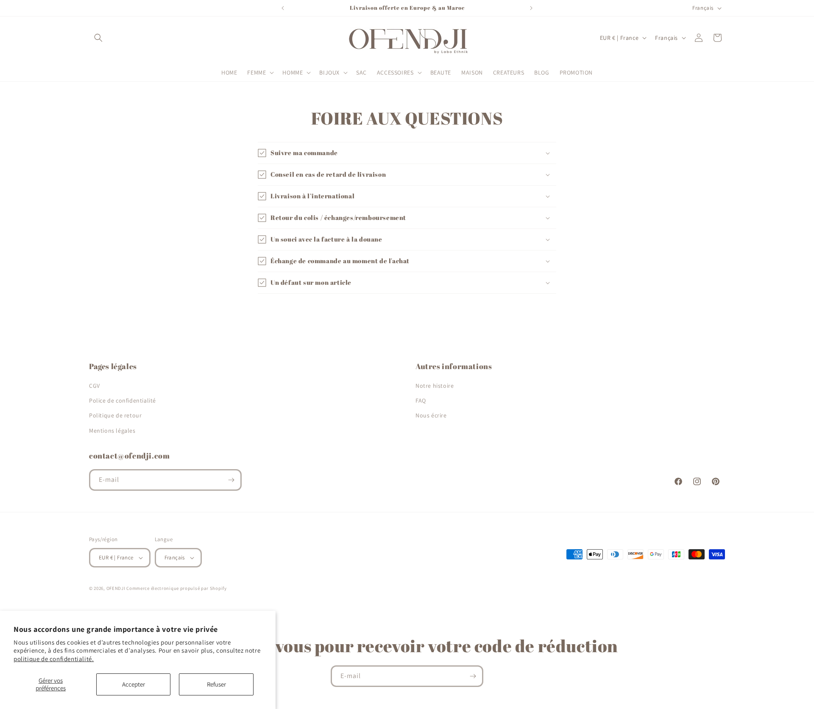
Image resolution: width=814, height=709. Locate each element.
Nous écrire (431, 415)
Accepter (133, 684)
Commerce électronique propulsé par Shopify (176, 588)
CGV (94, 385)
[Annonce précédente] (282, 8)
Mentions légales (112, 430)
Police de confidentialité (122, 400)
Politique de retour (115, 415)
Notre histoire (434, 385)
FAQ (420, 400)
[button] (98, 37)
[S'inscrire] (231, 480)
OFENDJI (115, 588)
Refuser (216, 684)
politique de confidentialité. (54, 659)
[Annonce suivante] (531, 8)
